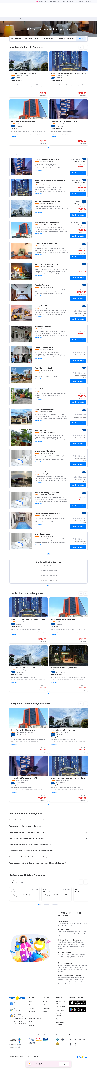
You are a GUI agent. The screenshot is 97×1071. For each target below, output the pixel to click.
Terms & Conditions (59, 1014)
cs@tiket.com (18, 1011)
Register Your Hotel (61, 1019)
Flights (45, 1001)
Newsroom (32, 1005)
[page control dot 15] (54, 904)
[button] (81, 47)
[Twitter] (75, 1039)
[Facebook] (70, 1039)
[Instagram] (70, 1044)
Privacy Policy (60, 1010)
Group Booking (60, 1007)
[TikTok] (75, 1044)
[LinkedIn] (79, 1039)
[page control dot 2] (48, 585)
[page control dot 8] (46, 904)
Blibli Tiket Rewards (67, 2)
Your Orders (79, 2)
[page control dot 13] (52, 904)
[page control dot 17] (56, 904)
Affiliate (31, 1015)
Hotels (44, 1005)
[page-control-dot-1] (48, 147)
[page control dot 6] (44, 904)
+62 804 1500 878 (20, 1019)
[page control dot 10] (48, 904)
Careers (31, 1008)
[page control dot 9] (47, 904)
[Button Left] (81, 882)
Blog (30, 1001)
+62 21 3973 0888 (20, 1023)
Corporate (32, 1012)
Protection (32, 1022)
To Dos (45, 1012)
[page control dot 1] (47, 585)
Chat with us (18, 1005)
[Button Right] (86, 882)
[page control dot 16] (55, 904)
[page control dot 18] (57, 904)
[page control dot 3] (40, 904)
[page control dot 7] (45, 904)
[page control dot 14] (53, 904)
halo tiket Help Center (60, 1002)
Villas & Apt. (46, 1008)
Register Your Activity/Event (60, 1023)
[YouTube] (84, 1039)
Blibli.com (32, 1025)
